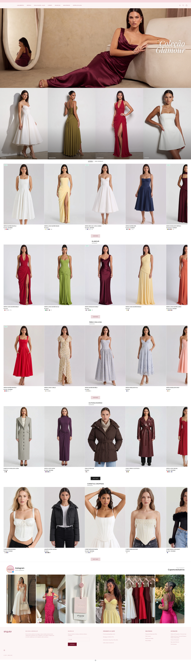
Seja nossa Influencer (175, 642)
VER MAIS (95, 236)
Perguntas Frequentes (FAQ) (151, 634)
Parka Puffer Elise (89, 468)
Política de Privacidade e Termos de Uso (178, 634)
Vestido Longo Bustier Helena (51, 226)
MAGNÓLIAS (57, 5)
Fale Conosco (148, 636)
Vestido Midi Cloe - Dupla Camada (93, 226)
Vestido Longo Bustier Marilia (11, 306)
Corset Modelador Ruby (132, 549)
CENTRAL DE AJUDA (77, 5)
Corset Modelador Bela (10, 549)
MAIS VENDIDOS (99, 161)
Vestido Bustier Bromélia (91, 387)
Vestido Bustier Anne (131, 226)
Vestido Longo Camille (50, 387)
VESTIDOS (29, 5)
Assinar (72, 644)
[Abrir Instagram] (21, 599)
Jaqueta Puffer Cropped (50, 549)
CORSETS (50, 5)
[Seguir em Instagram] (4, 650)
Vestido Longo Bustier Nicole (51, 306)
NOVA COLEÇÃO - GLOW (39, 5)
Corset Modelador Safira (91, 549)
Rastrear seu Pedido (149, 638)
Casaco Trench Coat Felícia (132, 468)
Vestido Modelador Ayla (132, 387)
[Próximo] (185, 594)
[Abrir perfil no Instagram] (10, 569)
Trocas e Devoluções (175, 639)
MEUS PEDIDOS (66, 5)
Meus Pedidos (148, 640)
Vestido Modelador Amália (91, 306)
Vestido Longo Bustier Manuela (133, 306)
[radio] (4, 229)
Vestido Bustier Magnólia (10, 226)
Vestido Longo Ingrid (49, 468)
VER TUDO (95, 478)
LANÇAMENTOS (20, 5)
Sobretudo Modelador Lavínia (11, 468)
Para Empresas (174, 644)
